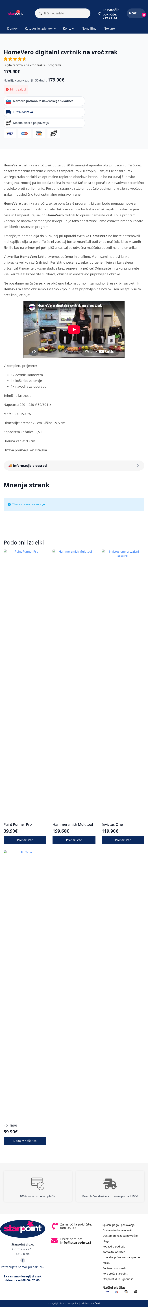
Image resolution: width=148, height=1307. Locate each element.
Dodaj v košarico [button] (25, 1141)
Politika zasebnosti (114, 1268)
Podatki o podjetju (114, 1246)
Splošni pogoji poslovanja (118, 1225)
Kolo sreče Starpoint (115, 1273)
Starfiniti (95, 1303)
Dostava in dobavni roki (117, 1230)
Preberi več (25, 840)
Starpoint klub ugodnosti (118, 1279)
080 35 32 (110, 17)
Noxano (109, 28)
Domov (12, 28)
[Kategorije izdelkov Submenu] (56, 28)
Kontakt (69, 28)
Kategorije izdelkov (39, 28)
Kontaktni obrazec (114, 1252)
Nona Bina (89, 28)
